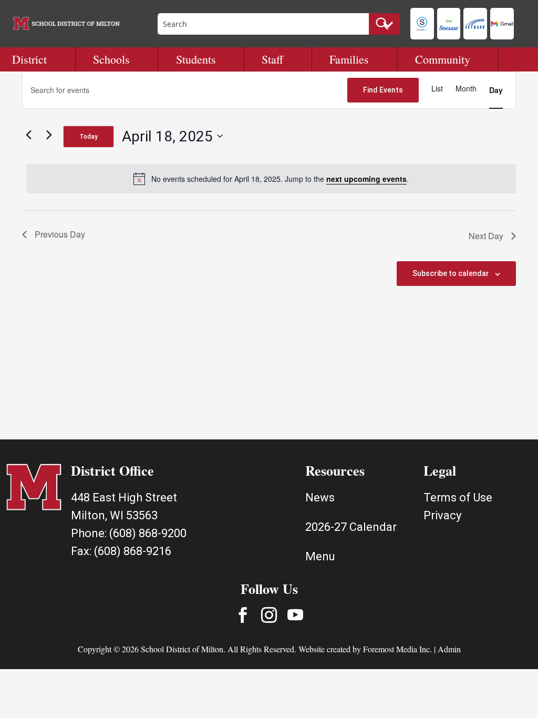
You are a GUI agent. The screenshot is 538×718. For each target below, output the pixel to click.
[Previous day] (28, 134)
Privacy (442, 515)
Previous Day (60, 234)
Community (442, 59)
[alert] (271, 178)
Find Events (383, 90)
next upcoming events (366, 178)
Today (88, 136)
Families (349, 59)
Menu (320, 556)
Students (196, 59)
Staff (272, 59)
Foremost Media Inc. (397, 648)
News (320, 497)
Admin (449, 648)
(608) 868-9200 (148, 533)
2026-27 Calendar (351, 527)
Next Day (486, 236)
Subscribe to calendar (450, 273)
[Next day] (49, 134)
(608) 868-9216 (132, 551)
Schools (111, 59)
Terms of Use (457, 497)
